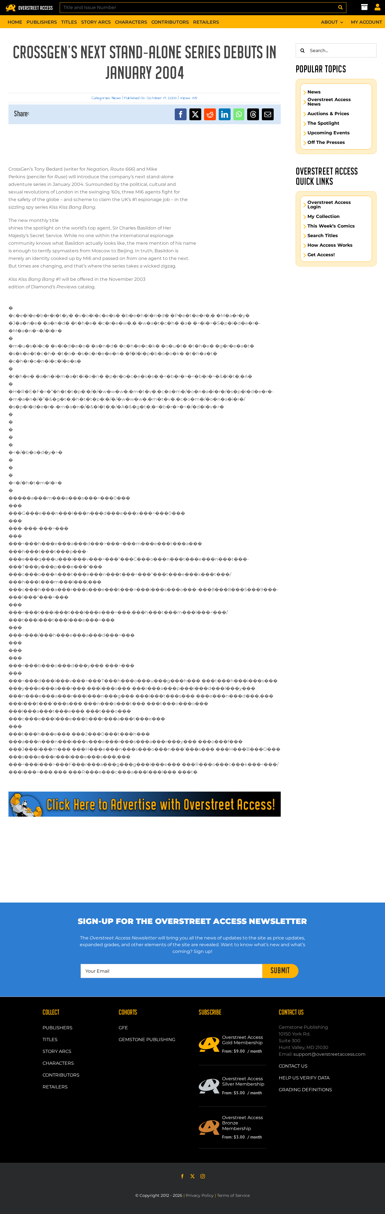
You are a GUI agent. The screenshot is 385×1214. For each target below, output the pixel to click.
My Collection (323, 216)
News (116, 98)
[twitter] (192, 1176)
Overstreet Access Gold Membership (242, 1040)
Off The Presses (326, 142)
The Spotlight (323, 123)
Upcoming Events (328, 133)
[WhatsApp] (239, 114)
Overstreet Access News (329, 101)
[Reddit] (210, 114)
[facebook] (182, 1176)
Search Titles (322, 235)
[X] (195, 114)
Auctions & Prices (328, 114)
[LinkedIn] (224, 114)
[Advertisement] (144, 842)
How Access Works (330, 245)
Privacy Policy (200, 1195)
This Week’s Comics (331, 226)
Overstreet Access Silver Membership (243, 1081)
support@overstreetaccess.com (329, 1054)
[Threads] (253, 114)
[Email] (267, 114)
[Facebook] (180, 114)
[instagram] (202, 1176)
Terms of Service (233, 1195)
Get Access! (321, 255)
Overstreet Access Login (329, 204)
